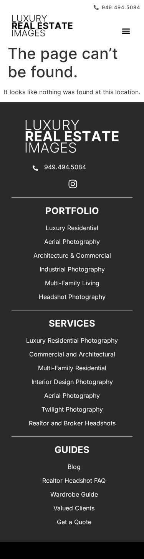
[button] (125, 31)
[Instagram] (73, 184)
